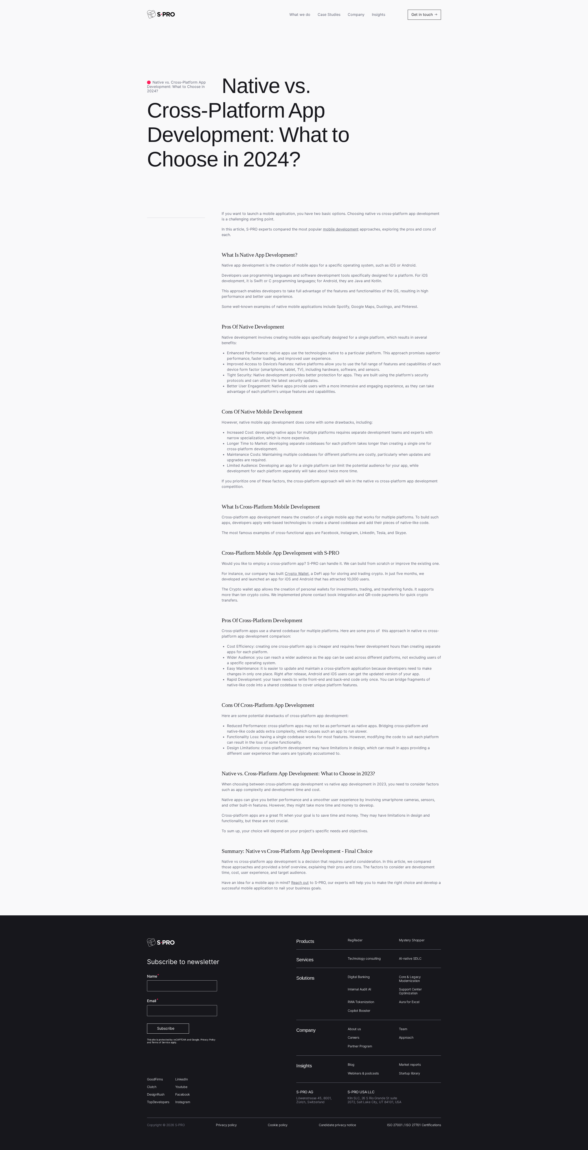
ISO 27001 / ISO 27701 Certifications (414, 1125)
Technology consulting (364, 958)
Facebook (182, 1094)
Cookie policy (278, 1125)
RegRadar (355, 940)
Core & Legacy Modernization (410, 979)
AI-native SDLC (410, 958)
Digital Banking (359, 977)
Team (403, 1029)
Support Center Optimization (410, 991)
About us (354, 1029)
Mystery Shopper (411, 940)
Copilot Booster (359, 1010)
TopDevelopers (158, 1102)
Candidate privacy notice (337, 1125)
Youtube (181, 1087)
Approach (406, 1037)
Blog (351, 1064)
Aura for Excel (409, 1002)
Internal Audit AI (359, 989)
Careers (353, 1037)
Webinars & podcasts (363, 1073)
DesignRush (155, 1094)
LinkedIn (181, 1079)
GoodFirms (155, 1079)
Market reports (410, 1064)
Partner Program (360, 1046)
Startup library (409, 1073)
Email (151, 1001)
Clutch (151, 1087)
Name (152, 976)
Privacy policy (226, 1125)
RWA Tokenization (361, 1002)
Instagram (182, 1102)
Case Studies (329, 14)
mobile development (341, 229)
